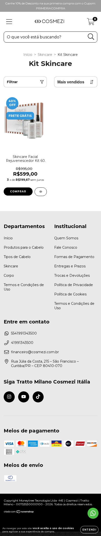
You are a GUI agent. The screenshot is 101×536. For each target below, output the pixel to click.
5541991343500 (24, 333)
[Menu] (9, 22)
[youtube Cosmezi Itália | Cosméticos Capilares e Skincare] (23, 396)
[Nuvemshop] (19, 512)
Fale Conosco (65, 247)
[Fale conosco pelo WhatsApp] (93, 513)
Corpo (9, 275)
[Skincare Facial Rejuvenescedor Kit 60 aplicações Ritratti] (41, 191)
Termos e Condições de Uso (24, 287)
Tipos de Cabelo (17, 257)
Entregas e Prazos (70, 266)
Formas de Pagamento (74, 257)
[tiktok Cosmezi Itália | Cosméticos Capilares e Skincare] (38, 396)
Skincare (45, 54)
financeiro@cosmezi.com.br (35, 352)
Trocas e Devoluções (72, 275)
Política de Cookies (70, 294)
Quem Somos (66, 238)
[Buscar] (91, 37)
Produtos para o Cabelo (24, 247)
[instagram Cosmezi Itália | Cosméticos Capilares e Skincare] (9, 396)
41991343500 (22, 342)
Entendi (89, 529)
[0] (91, 23)
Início (27, 54)
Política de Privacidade (73, 285)
